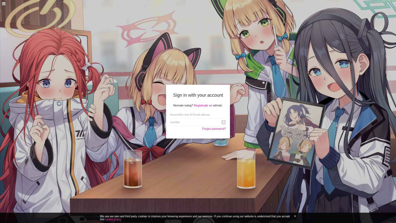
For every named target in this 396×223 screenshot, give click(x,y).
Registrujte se (203, 105)
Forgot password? (214, 128)
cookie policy (113, 219)
